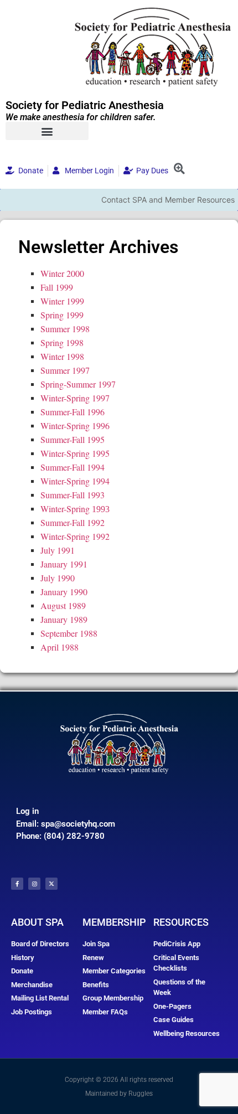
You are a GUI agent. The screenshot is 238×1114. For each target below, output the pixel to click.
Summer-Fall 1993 (72, 495)
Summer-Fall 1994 (72, 467)
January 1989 (63, 619)
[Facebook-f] (17, 884)
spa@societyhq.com (78, 824)
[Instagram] (34, 884)
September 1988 (68, 633)
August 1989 (63, 605)
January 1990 (63, 591)
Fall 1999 (56, 287)
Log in (27, 811)
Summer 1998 (65, 328)
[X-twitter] (51, 884)
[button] (47, 131)
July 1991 (57, 550)
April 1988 (59, 647)
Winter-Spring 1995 (75, 453)
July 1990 (57, 578)
